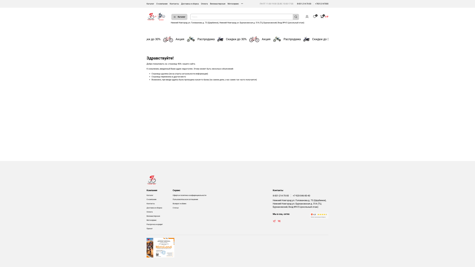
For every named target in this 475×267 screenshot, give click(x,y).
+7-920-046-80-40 (301, 195)
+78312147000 (321, 4)
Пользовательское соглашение (185, 199)
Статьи (175, 208)
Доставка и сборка (190, 4)
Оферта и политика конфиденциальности (189, 195)
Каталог (150, 4)
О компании (161, 4)
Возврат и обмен (179, 204)
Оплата (204, 4)
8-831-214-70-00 (304, 4)
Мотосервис (233, 4)
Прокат (150, 229)
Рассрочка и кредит (155, 224)
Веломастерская (217, 4)
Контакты (174, 4)
